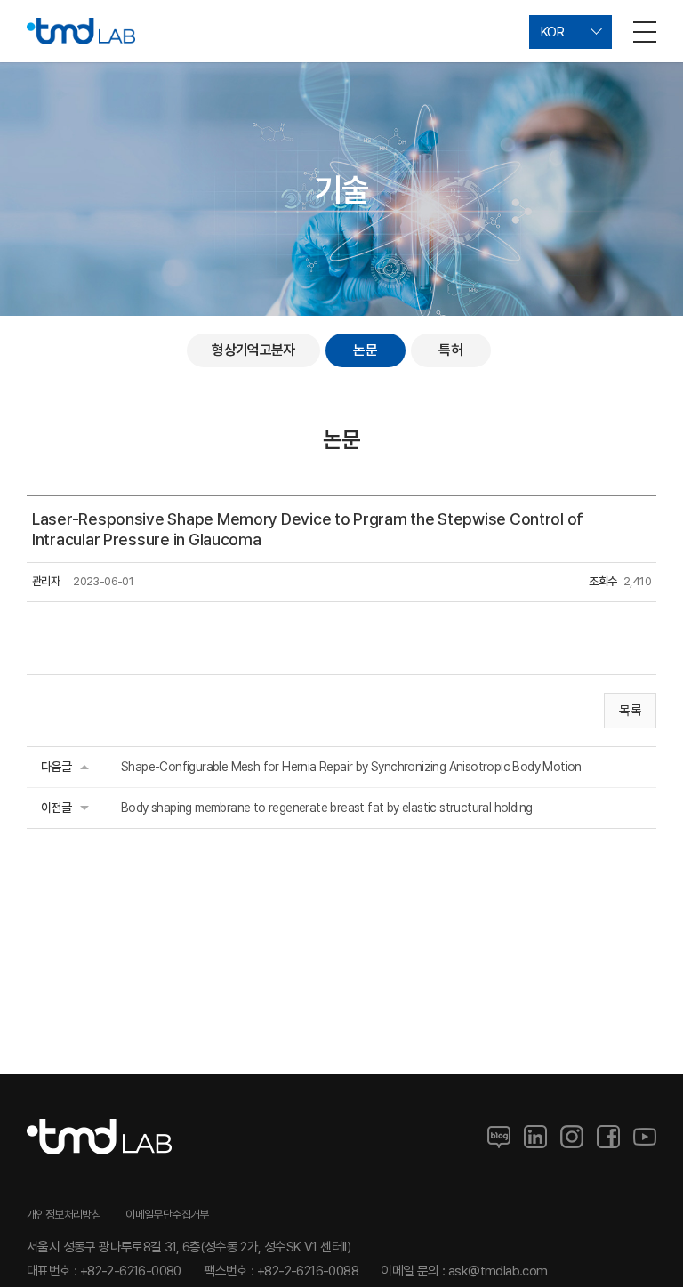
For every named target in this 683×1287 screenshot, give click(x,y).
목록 (630, 711)
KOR (552, 32)
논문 (365, 350)
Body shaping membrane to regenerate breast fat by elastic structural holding (326, 807)
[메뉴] (644, 31)
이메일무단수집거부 (167, 1214)
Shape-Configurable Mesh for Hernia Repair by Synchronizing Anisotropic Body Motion (351, 767)
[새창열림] (498, 1136)
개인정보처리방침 (63, 1214)
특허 (450, 350)
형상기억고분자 (253, 350)
